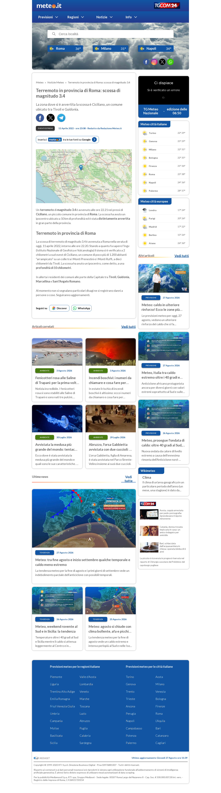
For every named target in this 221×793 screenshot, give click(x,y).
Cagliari (160, 743)
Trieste (130, 699)
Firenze (160, 706)
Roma (159, 713)
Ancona (130, 706)
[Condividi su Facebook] (40, 120)
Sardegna (85, 743)
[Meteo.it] (49, 6)
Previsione (151, 297)
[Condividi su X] (51, 120)
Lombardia (86, 684)
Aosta (159, 677)
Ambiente (45, 370)
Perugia (131, 713)
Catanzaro (162, 735)
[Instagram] (154, 62)
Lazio (83, 713)
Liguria (54, 684)
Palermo (131, 743)
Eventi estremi (45, 128)
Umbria (54, 713)
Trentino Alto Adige (62, 691)
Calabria (85, 735)
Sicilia (53, 743)
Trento (130, 691)
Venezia (160, 691)
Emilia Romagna (60, 699)
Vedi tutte (129, 479)
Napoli (130, 721)
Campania (56, 721)
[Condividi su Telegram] (61, 120)
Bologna (160, 699)
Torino (130, 677)
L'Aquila (160, 721)
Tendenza (45, 552)
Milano (159, 684)
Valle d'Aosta (88, 677)
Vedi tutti (128, 327)
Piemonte (56, 677)
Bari (158, 728)
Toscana (85, 706)
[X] (162, 62)
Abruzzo (85, 721)
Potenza (131, 735)
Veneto (84, 691)
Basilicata (56, 735)
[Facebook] (146, 62)
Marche (84, 699)
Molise (54, 728)
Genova (131, 684)
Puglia (84, 728)
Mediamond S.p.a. (59, 777)
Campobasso (134, 728)
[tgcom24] (167, 5)
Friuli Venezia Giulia (62, 706)
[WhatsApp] (170, 62)
